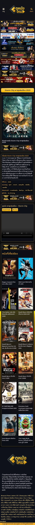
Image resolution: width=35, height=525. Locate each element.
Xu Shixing (11, 193)
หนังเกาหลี (12, 514)
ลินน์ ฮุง (21, 190)
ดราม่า (15, 185)
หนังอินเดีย (22, 512)
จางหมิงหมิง (14, 190)
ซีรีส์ (20, 503)
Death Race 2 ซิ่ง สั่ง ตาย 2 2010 (8, 377)
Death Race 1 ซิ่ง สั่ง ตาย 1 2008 (24, 377)
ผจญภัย (21, 185)
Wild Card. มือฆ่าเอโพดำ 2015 (25, 283)
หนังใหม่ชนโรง (21, 514)
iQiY (10, 185)
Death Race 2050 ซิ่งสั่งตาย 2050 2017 (25, 313)
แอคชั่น (5, 187)
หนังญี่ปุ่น (15, 510)
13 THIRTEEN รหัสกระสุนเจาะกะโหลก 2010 (9, 407)
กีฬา (2, 500)
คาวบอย (14, 500)
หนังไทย (30, 514)
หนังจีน (27, 185)
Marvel (7, 498)
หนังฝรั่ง (21, 510)
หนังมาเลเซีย (5, 512)
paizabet (3, 521)
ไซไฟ (8, 519)
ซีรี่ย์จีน (28, 500)
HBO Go (30, 496)
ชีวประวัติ (21, 500)
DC (18, 496)
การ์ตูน (29, 498)
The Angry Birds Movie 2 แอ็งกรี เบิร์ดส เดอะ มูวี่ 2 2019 (25, 440)
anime (14, 496)
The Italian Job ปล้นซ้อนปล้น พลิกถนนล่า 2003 (8, 314)
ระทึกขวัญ (4, 507)
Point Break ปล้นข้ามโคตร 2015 (8, 439)
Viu (25, 498)
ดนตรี (32, 503)
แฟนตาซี (23, 517)
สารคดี (3, 510)
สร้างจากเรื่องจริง (25, 507)
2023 (9, 182)
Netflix (12, 498)
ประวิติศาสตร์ (14, 505)
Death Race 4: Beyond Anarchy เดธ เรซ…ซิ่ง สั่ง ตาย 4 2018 (9, 346)
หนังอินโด (30, 512)
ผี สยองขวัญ (30, 505)
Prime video (19, 498)
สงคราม (15, 507)
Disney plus (23, 496)
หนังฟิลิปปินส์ (29, 510)
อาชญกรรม (15, 517)
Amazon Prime (5, 496)
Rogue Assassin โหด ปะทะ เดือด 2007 (8, 283)
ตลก (7, 505)
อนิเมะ (9, 517)
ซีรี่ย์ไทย (15, 503)
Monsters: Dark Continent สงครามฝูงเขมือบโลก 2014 (25, 408)
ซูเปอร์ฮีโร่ (25, 503)
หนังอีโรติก (4, 514)
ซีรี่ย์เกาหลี (7, 503)
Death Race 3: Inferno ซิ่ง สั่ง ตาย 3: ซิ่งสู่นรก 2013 (25, 346)
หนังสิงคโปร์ (14, 512)
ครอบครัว (8, 500)
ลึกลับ (10, 507)
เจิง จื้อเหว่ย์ (28, 190)
